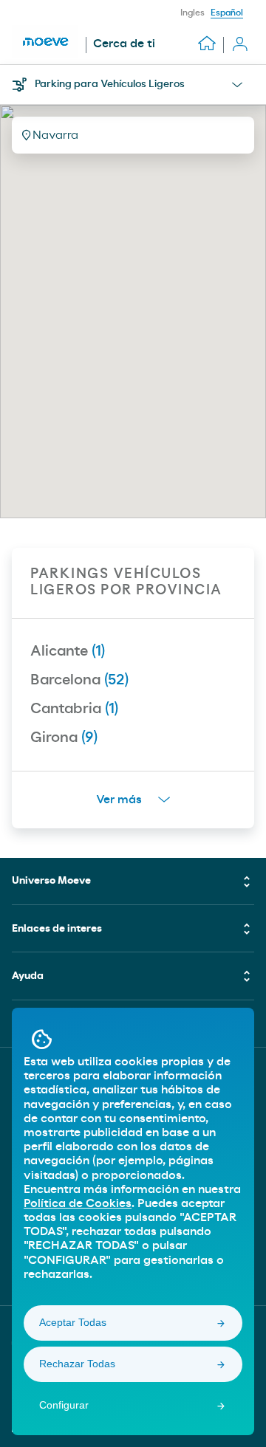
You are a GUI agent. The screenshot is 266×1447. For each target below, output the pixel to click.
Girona (64, 737)
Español (227, 12)
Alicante (67, 651)
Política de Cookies (78, 1203)
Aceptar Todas (72, 1322)
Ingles (192, 12)
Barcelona (79, 680)
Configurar (64, 1405)
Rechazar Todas (77, 1363)
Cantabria (74, 708)
